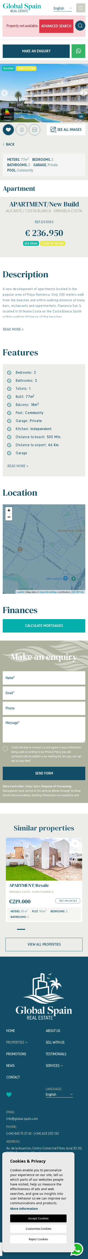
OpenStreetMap (48, 592)
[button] (34, 129)
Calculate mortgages (44, 625)
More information (24, 1208)
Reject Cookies (38, 1239)
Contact (13, 1077)
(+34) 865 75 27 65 (19, 1133)
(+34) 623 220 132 (46, 1133)
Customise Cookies (38, 1229)
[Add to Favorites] (8, 129)
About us (53, 1030)
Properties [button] (15, 1042)
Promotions (16, 1054)
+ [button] (8, 510)
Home (10, 1030)
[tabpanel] (44, 880)
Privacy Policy (53, 752)
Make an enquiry (36, 51)
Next (83, 93)
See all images (69, 129)
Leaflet (20, 592)
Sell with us (55, 1042)
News (10, 1065)
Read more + (17, 466)
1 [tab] (21, 929)
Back (10, 144)
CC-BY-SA (77, 592)
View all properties (44, 944)
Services (53, 1065)
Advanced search (56, 26)
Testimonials (56, 1054)
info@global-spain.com (22, 1119)
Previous (4, 93)
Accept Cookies (38, 1218)
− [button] (8, 517)
